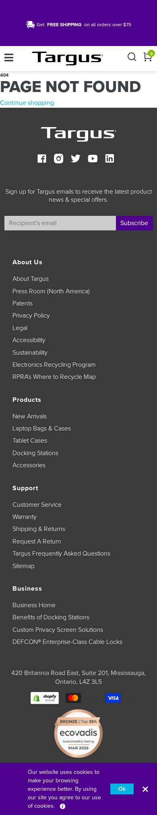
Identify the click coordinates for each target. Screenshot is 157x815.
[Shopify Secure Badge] (45, 697)
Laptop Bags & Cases (41, 428)
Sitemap (23, 566)
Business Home (34, 605)
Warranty (24, 517)
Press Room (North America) (51, 291)
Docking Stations (35, 453)
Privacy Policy (31, 315)
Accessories (28, 465)
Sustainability (30, 353)
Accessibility (28, 340)
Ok (122, 789)
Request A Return (36, 541)
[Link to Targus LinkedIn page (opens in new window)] (109, 159)
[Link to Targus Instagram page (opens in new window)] (58, 159)
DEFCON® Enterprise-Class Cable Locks (67, 642)
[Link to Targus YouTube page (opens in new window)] (92, 159)
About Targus (30, 279)
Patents (22, 303)
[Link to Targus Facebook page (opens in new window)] (42, 159)
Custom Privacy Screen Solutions (57, 630)
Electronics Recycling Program (54, 365)
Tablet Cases (29, 441)
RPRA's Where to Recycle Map (54, 377)
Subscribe (134, 223)
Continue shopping (27, 103)
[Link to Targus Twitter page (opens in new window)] (75, 159)
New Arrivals (29, 416)
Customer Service (37, 505)
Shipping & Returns (38, 529)
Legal (19, 328)
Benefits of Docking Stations (50, 617)
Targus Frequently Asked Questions (61, 554)
